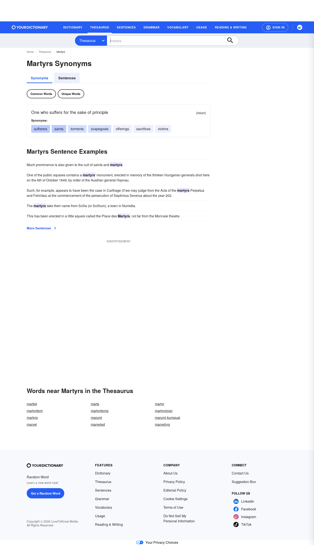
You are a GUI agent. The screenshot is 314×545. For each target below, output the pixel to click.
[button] (275, 27)
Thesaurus (87, 40)
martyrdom (35, 410)
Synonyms (39, 77)
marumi (96, 417)
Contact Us (240, 473)
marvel (32, 424)
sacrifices (143, 128)
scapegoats (100, 128)
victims (163, 128)
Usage (100, 515)
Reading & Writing (109, 524)
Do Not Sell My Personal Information (179, 518)
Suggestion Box (244, 481)
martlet (32, 403)
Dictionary (102, 473)
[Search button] (232, 40)
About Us (170, 473)
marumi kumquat (167, 417)
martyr (159, 403)
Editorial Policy (174, 490)
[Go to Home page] (30, 27)
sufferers (40, 128)
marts (95, 403)
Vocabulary (103, 507)
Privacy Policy (174, 481)
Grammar (102, 498)
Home (30, 51)
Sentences (67, 77)
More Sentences (39, 228)
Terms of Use (173, 507)
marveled (98, 424)
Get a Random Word (45, 493)
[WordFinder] (299, 27)
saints (58, 128)
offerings (122, 128)
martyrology (164, 410)
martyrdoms (100, 410)
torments (77, 128)
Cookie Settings (175, 498)
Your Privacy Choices (161, 542)
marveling (162, 424)
